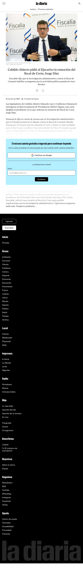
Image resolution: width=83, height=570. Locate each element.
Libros (5, 297)
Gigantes (6, 370)
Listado (5, 444)
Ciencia (5, 264)
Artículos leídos (8, 392)
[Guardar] (37, 90)
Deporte (5, 275)
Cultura (5, 272)
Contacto (6, 534)
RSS (4, 486)
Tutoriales (6, 523)
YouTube (5, 490)
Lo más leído (7, 406)
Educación (6, 283)
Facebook (6, 501)
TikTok (5, 505)
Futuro (5, 290)
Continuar (41, 179)
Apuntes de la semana (12, 413)
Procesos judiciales (45, 9)
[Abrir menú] (4, 3)
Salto (4, 345)
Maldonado (7, 338)
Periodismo (7, 384)
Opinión (5, 305)
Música (5, 388)
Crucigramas (7, 430)
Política (5, 309)
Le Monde (6, 363)
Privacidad (6, 530)
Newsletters (7, 483)
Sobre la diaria (8, 465)
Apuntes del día (9, 410)
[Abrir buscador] (79, 3)
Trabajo (5, 316)
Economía (6, 279)
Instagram (6, 497)
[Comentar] (43, 90)
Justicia (33, 9)
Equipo (5, 468)
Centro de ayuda (9, 519)
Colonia (5, 334)
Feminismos (7, 286)
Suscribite (9, 228)
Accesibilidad (8, 526)
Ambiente (6, 257)
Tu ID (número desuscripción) (9, 449)
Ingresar (9, 221)
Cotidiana (6, 268)
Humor (5, 427)
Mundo (5, 301)
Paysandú (6, 341)
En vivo (5, 417)
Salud (4, 312)
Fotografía (6, 423)
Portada (5, 243)
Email (10, 169)
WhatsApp (6, 494)
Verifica (5, 320)
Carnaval (6, 261)
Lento (4, 366)
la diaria (5, 359)
